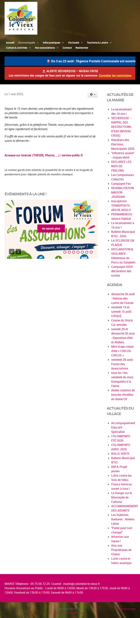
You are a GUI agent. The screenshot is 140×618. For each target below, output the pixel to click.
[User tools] (93, 94)
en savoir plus (51, 228)
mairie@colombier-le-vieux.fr (81, 584)
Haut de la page (126, 609)
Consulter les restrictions (115, 75)
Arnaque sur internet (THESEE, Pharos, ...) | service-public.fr (44, 155)
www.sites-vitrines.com (70, 613)
